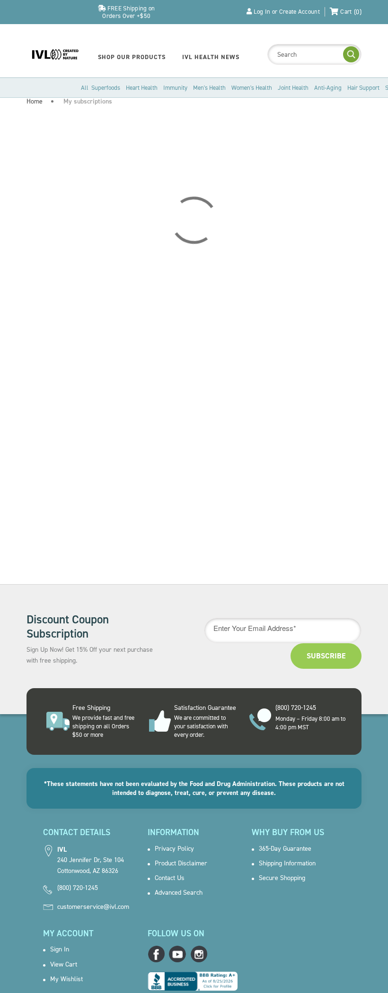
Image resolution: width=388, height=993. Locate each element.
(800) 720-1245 (77, 888)
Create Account (299, 12)
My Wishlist (66, 979)
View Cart (63, 964)
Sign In (59, 949)
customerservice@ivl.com (93, 907)
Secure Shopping (282, 878)
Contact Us (170, 878)
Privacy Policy (174, 849)
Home (34, 101)
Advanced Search (179, 893)
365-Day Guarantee (285, 849)
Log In (262, 12)
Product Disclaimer (181, 863)
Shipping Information (287, 863)
